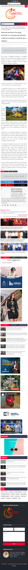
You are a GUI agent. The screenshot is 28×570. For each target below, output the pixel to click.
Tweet (9, 182)
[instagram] (17, 1)
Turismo (14, 27)
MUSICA (13, 494)
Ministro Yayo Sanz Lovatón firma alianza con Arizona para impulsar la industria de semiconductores (15, 353)
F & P (10, 27)
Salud (12, 496)
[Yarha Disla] (14, 568)
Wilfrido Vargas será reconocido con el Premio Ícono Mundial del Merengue (16, 478)
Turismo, (8, 45)
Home (2, 27)
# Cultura (6, 171)
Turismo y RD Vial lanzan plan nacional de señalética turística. (13, 252)
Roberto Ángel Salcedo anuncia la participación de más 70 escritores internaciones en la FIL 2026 (16, 334)
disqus (13, 257)
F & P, (5, 45)
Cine (6, 492)
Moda (17, 494)
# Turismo (15, 171)
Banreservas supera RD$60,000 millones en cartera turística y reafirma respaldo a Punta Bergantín (13, 240)
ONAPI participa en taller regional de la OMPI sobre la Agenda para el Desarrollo (15, 328)
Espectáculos (18, 492)
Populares (14, 325)
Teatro (3, 498)
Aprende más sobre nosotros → (16, 557)
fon (19, 498)
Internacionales (5, 494)
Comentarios (23, 325)
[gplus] (15, 1)
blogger (5, 257)
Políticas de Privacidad (7, 520)
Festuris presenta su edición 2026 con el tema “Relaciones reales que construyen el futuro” (12, 228)
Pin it (9, 185)
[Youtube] (10, 1)
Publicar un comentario (7, 262)
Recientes (5, 325)
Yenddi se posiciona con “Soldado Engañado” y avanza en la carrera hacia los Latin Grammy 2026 (16, 467)
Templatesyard (12, 563)
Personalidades (5, 496)
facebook (23, 257)
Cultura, (2, 45)
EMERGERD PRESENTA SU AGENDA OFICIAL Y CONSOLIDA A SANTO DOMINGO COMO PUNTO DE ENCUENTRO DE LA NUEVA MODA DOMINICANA (16, 340)
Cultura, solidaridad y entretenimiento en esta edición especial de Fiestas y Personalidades (16, 483)
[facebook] (12, 1)
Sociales (17, 496)
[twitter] (13, 1)
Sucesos (23, 496)
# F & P (10, 171)
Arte (2, 492)
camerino (14, 498)
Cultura (6, 27)
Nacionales (23, 494)
